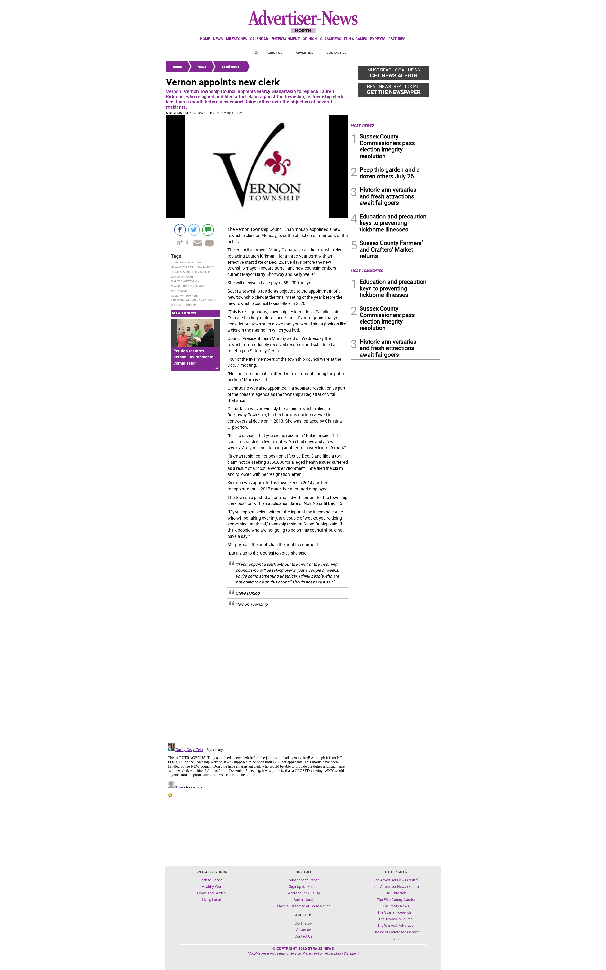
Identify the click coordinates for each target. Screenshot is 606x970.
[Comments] (208, 230)
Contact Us (336, 52)
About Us (274, 52)
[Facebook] (180, 230)
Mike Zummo (175, 113)
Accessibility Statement (342, 953)
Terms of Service (289, 953)
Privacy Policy (313, 953)
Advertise (304, 52)
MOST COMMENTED (367, 270)
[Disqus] (257, 673)
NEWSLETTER (402, 5)
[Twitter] (194, 230)
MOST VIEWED (362, 125)
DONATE (428, 5)
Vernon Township (198, 113)
